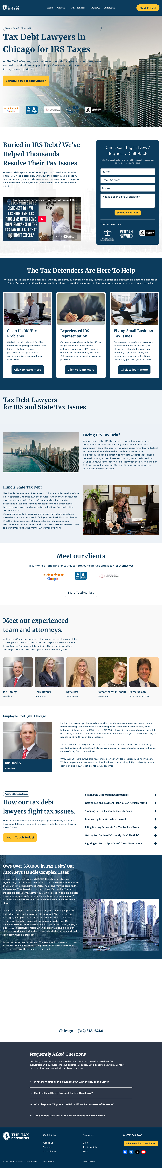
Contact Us (109, 7)
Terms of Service (89, 1161)
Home (50, 7)
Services (47, 1147)
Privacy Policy (48, 1161)
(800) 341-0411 (148, 7)
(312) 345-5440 (90, 1031)
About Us (48, 1143)
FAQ (85, 1151)
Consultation (50, 1151)
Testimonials (90, 1147)
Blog (85, 1143)
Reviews (95, 7)
